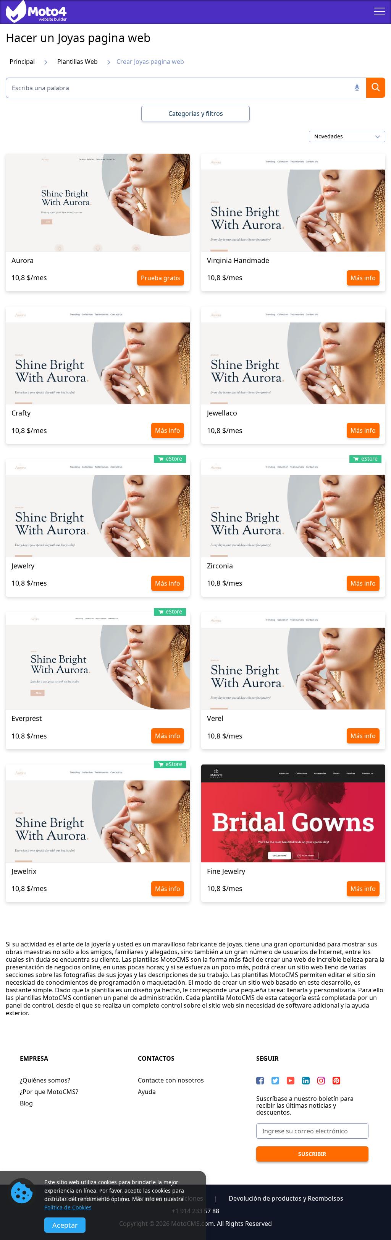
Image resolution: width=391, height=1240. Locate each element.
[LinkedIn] (306, 1080)
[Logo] (30, 11)
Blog (26, 1103)
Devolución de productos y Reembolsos (286, 1198)
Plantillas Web (77, 61)
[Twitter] (275, 1080)
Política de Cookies (68, 1207)
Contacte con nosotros (171, 1080)
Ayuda (147, 1091)
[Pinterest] (336, 1080)
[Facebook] (260, 1080)
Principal (22, 61)
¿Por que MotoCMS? (49, 1091)
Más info (363, 278)
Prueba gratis (160, 278)
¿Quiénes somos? (45, 1080)
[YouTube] (290, 1080)
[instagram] (321, 1080)
